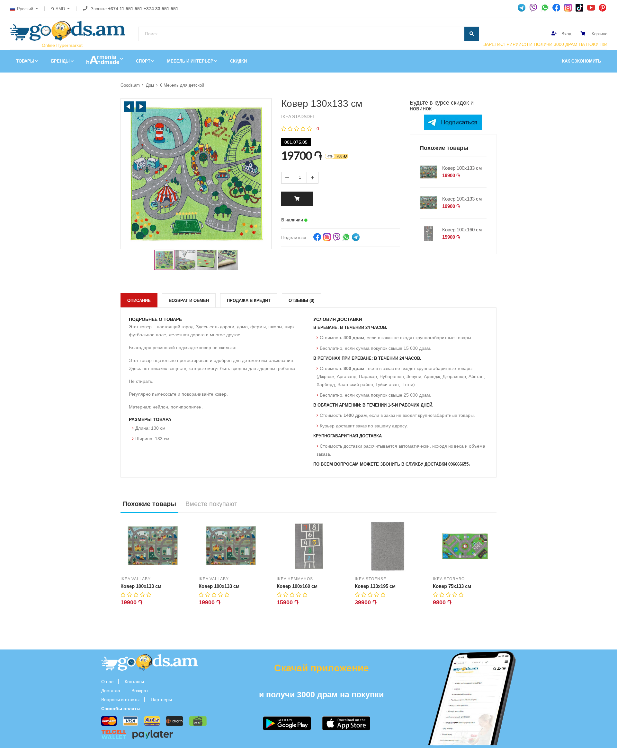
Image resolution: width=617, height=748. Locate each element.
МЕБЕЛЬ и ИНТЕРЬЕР (190, 61)
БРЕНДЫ (60, 61)
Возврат (139, 690)
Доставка (110, 690)
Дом (150, 85)
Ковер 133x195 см (375, 586)
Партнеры (161, 699)
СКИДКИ (238, 61)
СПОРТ (143, 61)
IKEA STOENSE (370, 579)
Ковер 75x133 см (452, 586)
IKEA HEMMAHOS (295, 579)
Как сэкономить (581, 61)
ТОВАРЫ (25, 61)
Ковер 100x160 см (462, 229)
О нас (107, 681)
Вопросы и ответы (120, 699)
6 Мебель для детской (182, 85)
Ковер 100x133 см (462, 168)
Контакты (134, 681)
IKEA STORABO (449, 579)
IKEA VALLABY (136, 579)
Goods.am (130, 85)
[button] (129, 106)
